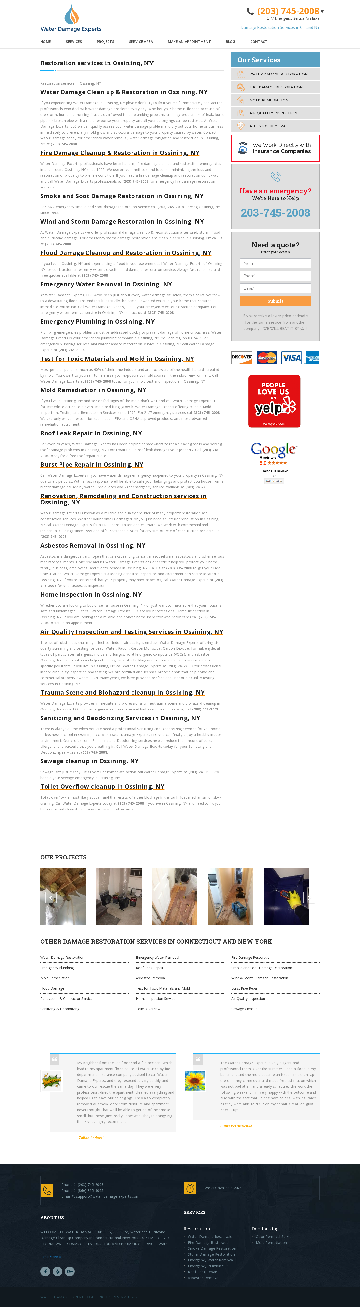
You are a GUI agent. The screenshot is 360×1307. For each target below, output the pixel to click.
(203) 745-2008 (288, 11)
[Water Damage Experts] (70, 18)
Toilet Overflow (148, 1009)
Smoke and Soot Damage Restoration (261, 967)
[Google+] (70, 1271)
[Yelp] (57, 1271)
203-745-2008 (275, 212)
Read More (49, 1256)
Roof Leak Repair (149, 967)
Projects (105, 41)
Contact (259, 41)
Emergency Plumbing (57, 967)
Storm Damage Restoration (211, 1254)
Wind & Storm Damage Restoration (259, 978)
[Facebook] (45, 1271)
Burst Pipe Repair (245, 988)
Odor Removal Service (275, 1236)
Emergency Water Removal (157, 957)
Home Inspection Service (155, 998)
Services (74, 41)
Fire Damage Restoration (276, 87)
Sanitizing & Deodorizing (59, 1009)
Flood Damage (52, 988)
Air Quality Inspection (273, 113)
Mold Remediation (269, 100)
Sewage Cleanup (244, 1009)
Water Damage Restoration (279, 74)
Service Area (141, 41)
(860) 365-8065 (91, 1190)
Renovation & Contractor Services (67, 998)
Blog (230, 41)
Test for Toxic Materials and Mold (163, 988)
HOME (45, 41)
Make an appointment (189, 41)
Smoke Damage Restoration (212, 1248)
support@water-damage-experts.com (108, 1196)
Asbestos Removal (268, 126)
